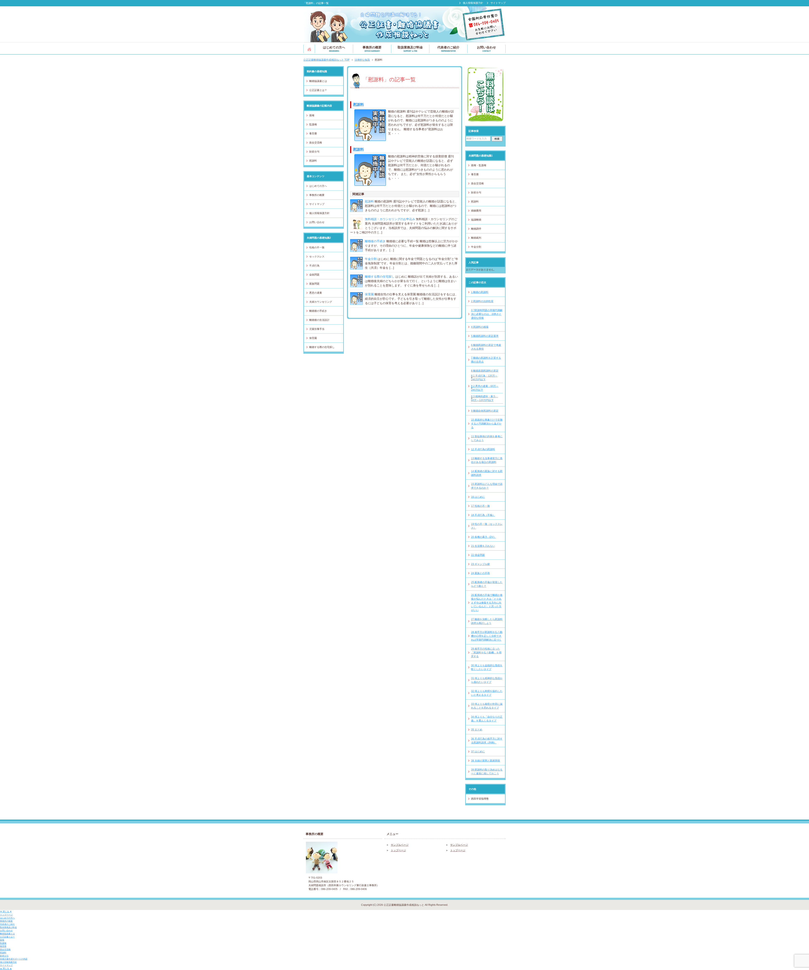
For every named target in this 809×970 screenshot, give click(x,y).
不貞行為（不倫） (483, 515)
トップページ (309, 49)
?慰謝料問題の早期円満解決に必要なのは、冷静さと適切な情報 (486, 314)
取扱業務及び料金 (410, 48)
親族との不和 (480, 573)
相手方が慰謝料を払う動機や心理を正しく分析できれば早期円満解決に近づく (486, 636)
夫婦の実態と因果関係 (485, 760)
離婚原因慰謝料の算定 (484, 370)
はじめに (478, 496)
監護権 (313, 124)
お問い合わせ (486, 48)
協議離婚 (476, 219)
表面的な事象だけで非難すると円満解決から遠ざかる (486, 423)
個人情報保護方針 (319, 213)
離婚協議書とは (318, 81)
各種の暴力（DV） (483, 536)
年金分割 (371, 259)
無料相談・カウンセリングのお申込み (390, 219)
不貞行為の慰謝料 (483, 449)
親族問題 (314, 283)
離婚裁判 (476, 237)
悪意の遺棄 (315, 292)
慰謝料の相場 (479, 326)
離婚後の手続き (375, 241)
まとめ (476, 729)
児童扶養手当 (316, 329)
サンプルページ (400, 844)
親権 (311, 115)
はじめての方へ (334, 48)
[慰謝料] (370, 138)
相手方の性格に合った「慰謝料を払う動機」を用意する (486, 652)
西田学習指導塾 (480, 798)
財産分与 (314, 151)
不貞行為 (314, 265)
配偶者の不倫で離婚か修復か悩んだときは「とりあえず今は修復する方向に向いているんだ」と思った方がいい (486, 603)
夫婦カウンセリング (320, 301)
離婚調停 (476, 228)
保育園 (369, 294)
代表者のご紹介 (448, 48)
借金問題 (478, 555)
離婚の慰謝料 (479, 292)
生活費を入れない (483, 546)
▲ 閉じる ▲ (6, 968)
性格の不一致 (316, 247)
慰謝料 (358, 105)
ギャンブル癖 (480, 564)
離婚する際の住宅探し (379, 276)
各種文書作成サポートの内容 (13, 959)
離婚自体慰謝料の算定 (484, 410)
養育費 (313, 133)
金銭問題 (314, 274)
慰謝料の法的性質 (482, 301)
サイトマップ (316, 204)
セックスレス (316, 256)
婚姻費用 (476, 210)
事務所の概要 (372, 48)
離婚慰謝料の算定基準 (484, 335)
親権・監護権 (478, 165)
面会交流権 (315, 142)
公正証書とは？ (318, 90)
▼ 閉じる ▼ (6, 911)
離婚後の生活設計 (319, 319)
